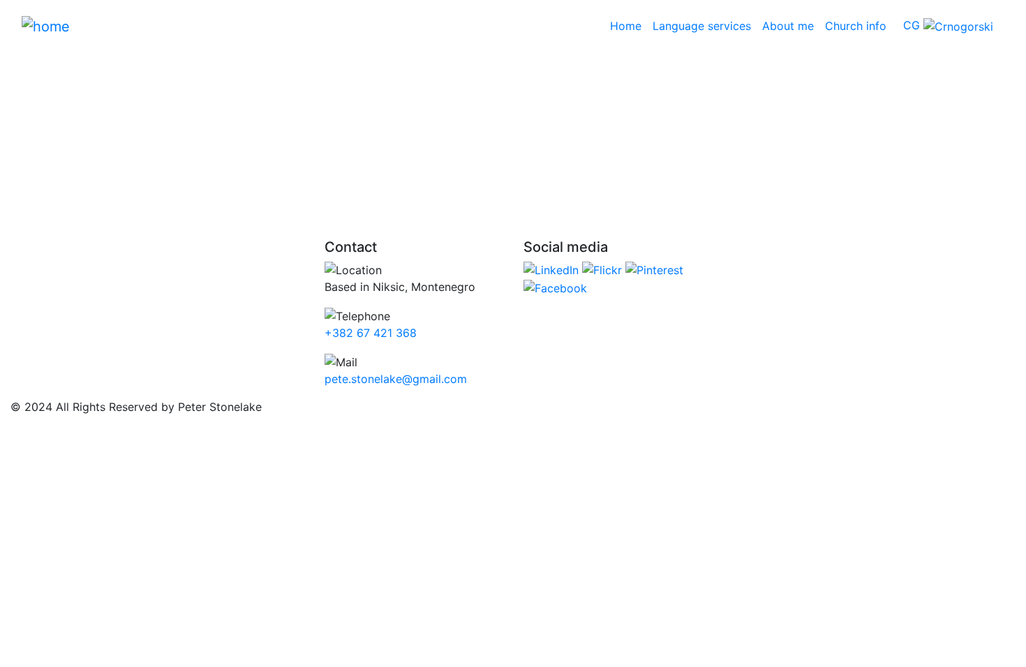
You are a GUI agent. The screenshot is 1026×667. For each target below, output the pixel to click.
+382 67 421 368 (371, 333)
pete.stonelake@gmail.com (396, 379)
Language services (702, 26)
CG (913, 25)
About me (788, 26)
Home (628, 26)
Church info (855, 26)
